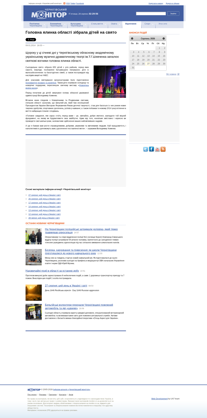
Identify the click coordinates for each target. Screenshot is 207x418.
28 (153, 64)
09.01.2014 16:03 (34, 45)
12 (143, 56)
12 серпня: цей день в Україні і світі (44, 214)
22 (159, 60)
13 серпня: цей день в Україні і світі (44, 210)
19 (143, 60)
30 (164, 64)
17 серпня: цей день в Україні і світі (44, 203)
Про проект (32, 395)
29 (159, 64)
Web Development (159, 399)
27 (148, 64)
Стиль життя (97, 24)
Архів (71, 395)
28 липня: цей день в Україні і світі (44, 218)
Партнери (53, 395)
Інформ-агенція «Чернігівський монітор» (47, 9)
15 (159, 56)
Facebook (80, 3)
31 (133, 67)
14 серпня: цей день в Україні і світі (44, 207)
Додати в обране (172, 3)
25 (138, 64)
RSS (68, 3)
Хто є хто (163, 24)
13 (148, 56)
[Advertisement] (76, 163)
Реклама (42, 395)
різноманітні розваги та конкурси (41, 83)
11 (138, 56)
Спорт (147, 24)
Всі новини (171, 74)
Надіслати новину (156, 3)
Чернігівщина (36, 25)
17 (133, 60)
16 (164, 56)
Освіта (114, 24)
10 (133, 56)
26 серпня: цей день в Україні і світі (44, 199)
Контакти (62, 395)
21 (153, 60)
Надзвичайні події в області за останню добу (52, 270)
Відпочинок (130, 24)
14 (153, 56)
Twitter (73, 3)
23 (164, 60)
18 (138, 60)
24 (133, 64)
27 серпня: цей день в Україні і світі (44, 195)
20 (148, 60)
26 (143, 64)
